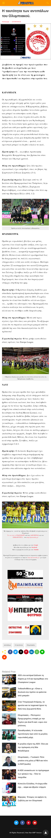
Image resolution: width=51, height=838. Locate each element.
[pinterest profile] (28, 823)
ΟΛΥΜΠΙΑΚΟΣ (16, 22)
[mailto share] (21, 652)
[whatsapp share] (37, 652)
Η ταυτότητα (19, 645)
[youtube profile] (34, 823)
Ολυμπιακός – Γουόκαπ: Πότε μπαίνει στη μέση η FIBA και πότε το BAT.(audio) (33, 760)
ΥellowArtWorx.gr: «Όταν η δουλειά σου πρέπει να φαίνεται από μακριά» (32, 692)
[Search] (47, 2)
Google (36, 545)
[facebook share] (10, 652)
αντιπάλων (7, 645)
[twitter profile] (16, 823)
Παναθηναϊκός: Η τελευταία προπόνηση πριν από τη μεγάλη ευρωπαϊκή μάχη (32, 733)
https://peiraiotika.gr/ (32, 537)
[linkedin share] (31, 652)
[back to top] (46, 833)
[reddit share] (4, 657)
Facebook (34, 547)
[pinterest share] (26, 652)
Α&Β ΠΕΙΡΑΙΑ (34, 535)
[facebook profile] (22, 823)
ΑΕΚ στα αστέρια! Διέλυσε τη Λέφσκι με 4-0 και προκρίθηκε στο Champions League (33, 678)
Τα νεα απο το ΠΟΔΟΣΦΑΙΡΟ (16, 535)
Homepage (5, 22)
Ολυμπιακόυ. (31, 645)
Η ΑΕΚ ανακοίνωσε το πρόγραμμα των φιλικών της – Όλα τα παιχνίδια (33, 773)
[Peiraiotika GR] (26, 1)
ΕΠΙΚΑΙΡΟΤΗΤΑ (18, 537)
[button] (25, 41)
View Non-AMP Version (33, 833)
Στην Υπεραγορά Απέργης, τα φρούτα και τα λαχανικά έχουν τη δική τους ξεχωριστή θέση (32, 705)
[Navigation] (3, 3)
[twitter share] (15, 652)
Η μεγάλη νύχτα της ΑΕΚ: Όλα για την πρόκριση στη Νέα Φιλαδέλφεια (33, 747)
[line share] (42, 652)
